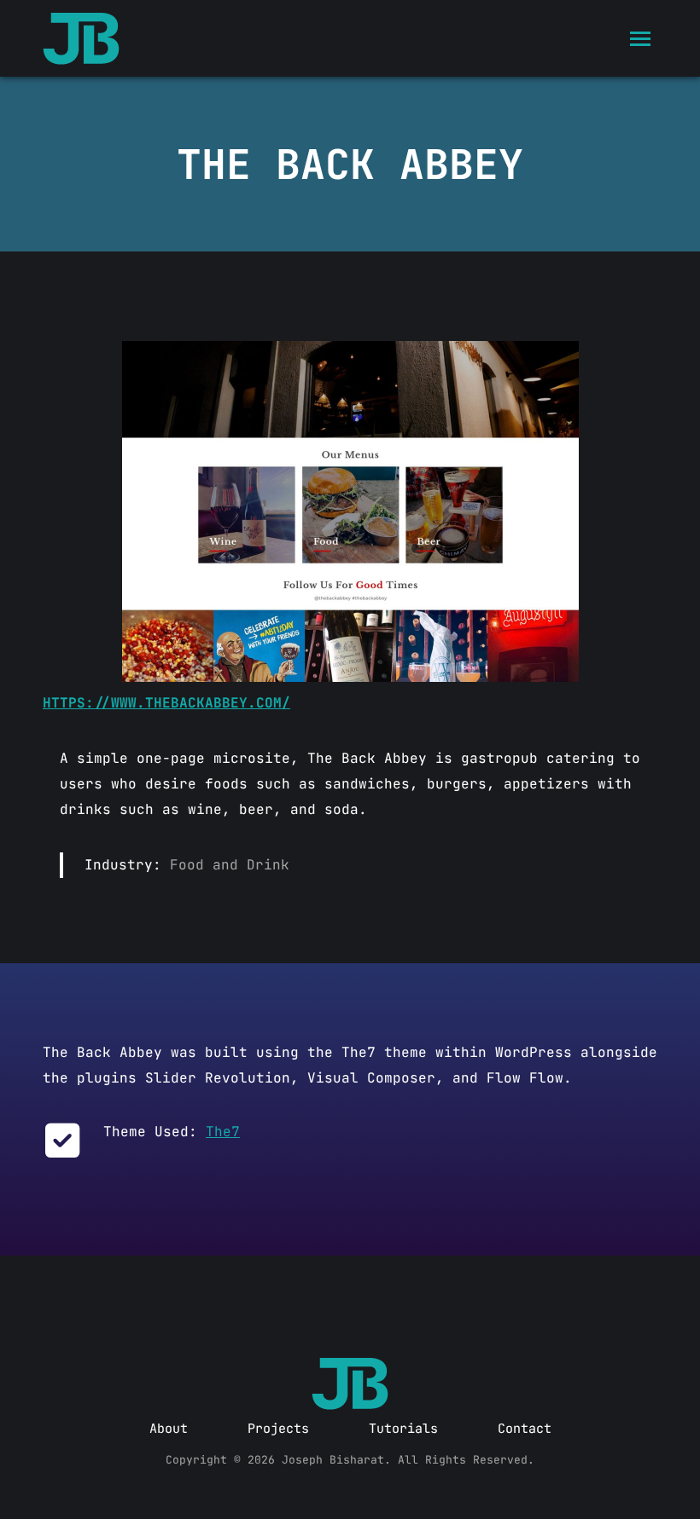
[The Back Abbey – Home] (350, 511)
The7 (223, 1132)
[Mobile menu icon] (640, 38)
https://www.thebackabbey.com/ (166, 703)
